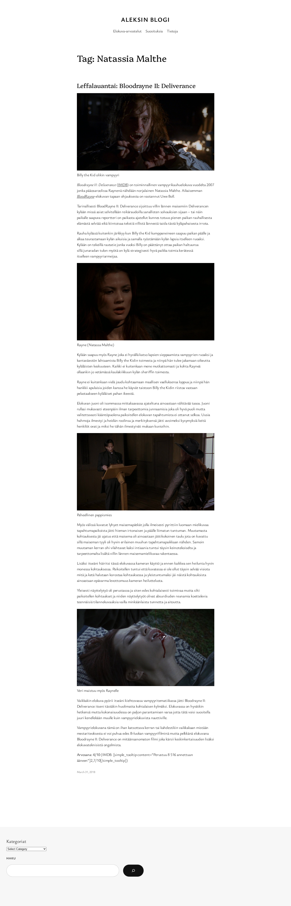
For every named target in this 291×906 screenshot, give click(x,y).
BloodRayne (85, 196)
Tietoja (172, 30)
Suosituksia (154, 30)
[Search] (133, 870)
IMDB (122, 184)
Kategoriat (16, 841)
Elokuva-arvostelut (127, 30)
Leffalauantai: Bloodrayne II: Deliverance (136, 85)
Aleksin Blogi (145, 19)
